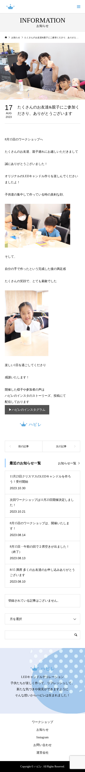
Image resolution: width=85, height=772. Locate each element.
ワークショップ (42, 722)
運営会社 (42, 752)
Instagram (42, 737)
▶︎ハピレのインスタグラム (27, 409)
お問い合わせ (42, 745)
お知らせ (42, 729)
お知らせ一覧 (67, 463)
